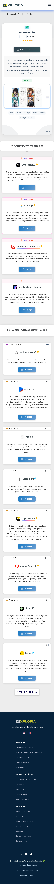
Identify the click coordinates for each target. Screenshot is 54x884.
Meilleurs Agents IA (23, 799)
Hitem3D (29, 608)
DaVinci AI (29, 389)
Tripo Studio (28, 518)
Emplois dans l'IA (22, 762)
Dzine (28, 653)
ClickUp (28, 205)
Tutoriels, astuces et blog (26, 747)
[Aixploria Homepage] (14, 5)
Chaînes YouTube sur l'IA (26, 779)
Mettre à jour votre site (25, 821)
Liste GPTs (20, 789)
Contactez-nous (22, 841)
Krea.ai (29, 436)
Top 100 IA (20, 784)
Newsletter (20, 767)
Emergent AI (28, 164)
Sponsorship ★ (22, 826)
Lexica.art (28, 478)
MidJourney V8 (28, 352)
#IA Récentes (39, 113)
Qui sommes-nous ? (24, 836)
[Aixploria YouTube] (27, 853)
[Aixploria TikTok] (32, 853)
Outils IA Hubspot (23, 794)
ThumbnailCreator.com (28, 246)
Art (19, 14)
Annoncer (20, 816)
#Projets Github (27, 117)
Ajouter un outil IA (23, 811)
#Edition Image (23, 113)
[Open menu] (49, 5)
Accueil (13, 14)
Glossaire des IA (22, 757)
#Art (11, 113)
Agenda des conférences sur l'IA (29, 752)
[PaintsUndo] (27, 96)
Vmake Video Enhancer (30, 287)
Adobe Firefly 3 (28, 566)
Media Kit (19, 831)
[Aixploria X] (22, 853)
